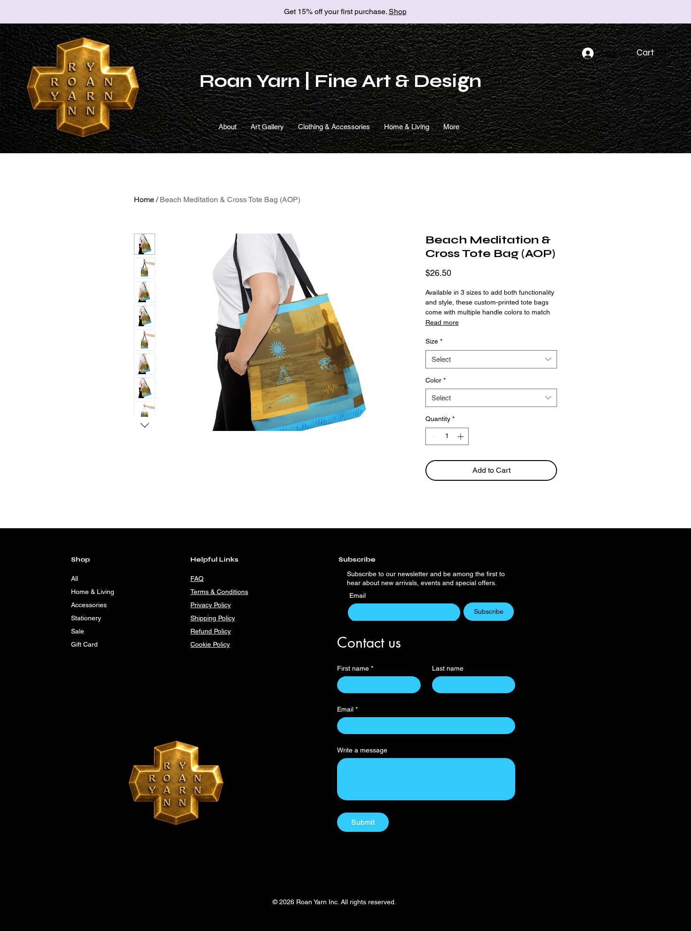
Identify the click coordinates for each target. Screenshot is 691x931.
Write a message (362, 750)
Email (358, 595)
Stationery (86, 618)
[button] (652, 52)
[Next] (641, 12)
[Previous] (49, 12)
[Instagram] (306, 644)
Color (435, 380)
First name (355, 668)
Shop (398, 11)
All (74, 578)
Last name (447, 668)
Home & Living (92, 591)
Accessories (89, 605)
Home (144, 199)
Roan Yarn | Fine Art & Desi (328, 81)
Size (433, 341)
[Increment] (461, 436)
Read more (442, 322)
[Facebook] (322, 644)
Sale (77, 631)
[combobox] (491, 359)
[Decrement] (433, 436)
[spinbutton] (447, 436)
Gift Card (84, 644)
